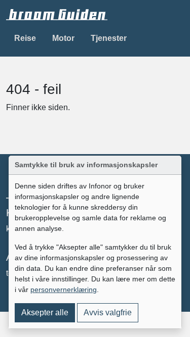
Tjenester (109, 38)
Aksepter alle (44, 312)
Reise (25, 38)
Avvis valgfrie (108, 312)
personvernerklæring (63, 289)
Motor (63, 38)
